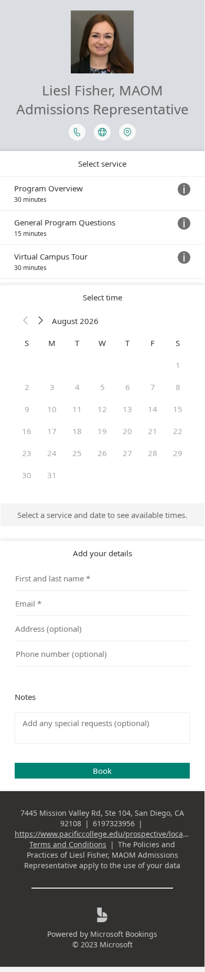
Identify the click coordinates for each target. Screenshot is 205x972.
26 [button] (102, 453)
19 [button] (102, 431)
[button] (25, 321)
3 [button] (52, 387)
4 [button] (77, 387)
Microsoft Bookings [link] (123, 934)
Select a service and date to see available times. (102, 515)
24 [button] (52, 453)
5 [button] (102, 387)
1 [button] (178, 365)
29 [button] (177, 453)
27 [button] (127, 453)
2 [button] (27, 387)
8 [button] (178, 387)
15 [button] (177, 409)
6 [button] (127, 387)
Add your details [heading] (102, 553)
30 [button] (26, 475)
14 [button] (152, 409)
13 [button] (127, 409)
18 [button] (77, 431)
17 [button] (52, 431)
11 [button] (77, 409)
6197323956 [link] (114, 823)
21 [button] (152, 431)
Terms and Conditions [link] (67, 844)
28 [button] (152, 453)
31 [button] (52, 475)
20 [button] (127, 431)
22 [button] (177, 431)
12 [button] (102, 409)
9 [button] (27, 409)
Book (102, 770)
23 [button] (26, 453)
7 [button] (152, 387)
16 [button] (26, 431)
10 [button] (52, 409)
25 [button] (77, 453)
